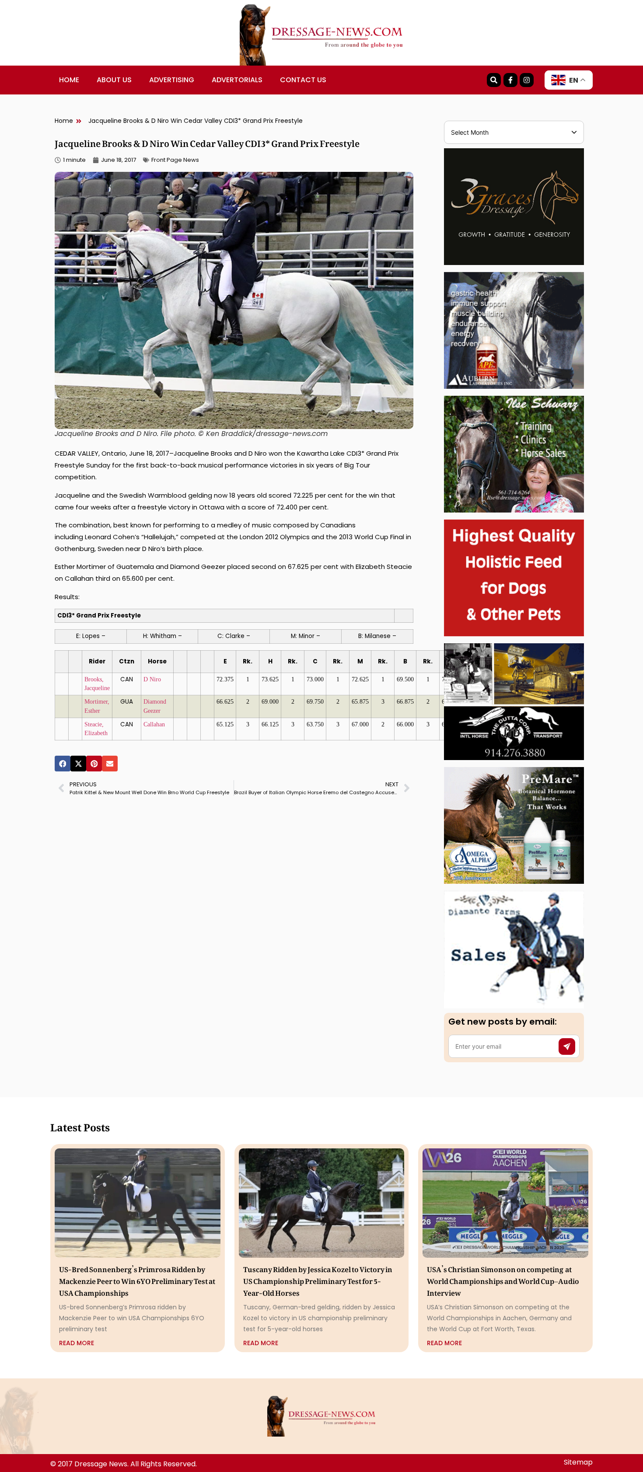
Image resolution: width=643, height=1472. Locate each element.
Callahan (154, 724)
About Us (114, 80)
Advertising (171, 80)
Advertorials (237, 80)
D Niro (152, 679)
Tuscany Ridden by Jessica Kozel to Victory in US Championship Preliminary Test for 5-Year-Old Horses (317, 1279)
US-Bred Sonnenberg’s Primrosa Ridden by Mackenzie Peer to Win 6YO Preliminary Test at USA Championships (137, 1279)
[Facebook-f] (510, 80)
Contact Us (303, 80)
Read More (76, 1343)
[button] (62, 763)
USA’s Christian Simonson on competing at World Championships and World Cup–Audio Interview (503, 1279)
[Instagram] (527, 80)
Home (69, 80)
